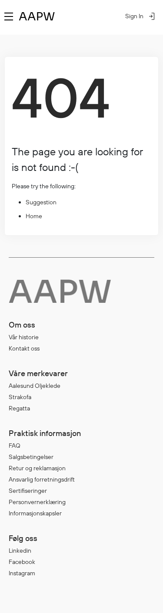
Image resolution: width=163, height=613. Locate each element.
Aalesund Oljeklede (34, 386)
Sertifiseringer (28, 491)
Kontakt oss (24, 348)
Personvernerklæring (37, 502)
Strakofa (20, 397)
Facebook (22, 562)
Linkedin (20, 550)
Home (34, 216)
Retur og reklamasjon (37, 468)
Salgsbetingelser (31, 457)
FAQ (14, 445)
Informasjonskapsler (35, 513)
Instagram (22, 573)
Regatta (19, 408)
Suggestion (41, 202)
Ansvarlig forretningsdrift (42, 479)
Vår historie (24, 337)
